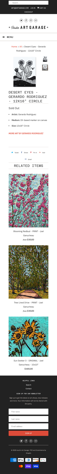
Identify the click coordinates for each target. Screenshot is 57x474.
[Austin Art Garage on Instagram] (31, 20)
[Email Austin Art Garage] (35, 20)
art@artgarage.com (20, 8)
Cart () (42, 8)
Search (28, 385)
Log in (32, 8)
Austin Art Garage (23, 450)
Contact (29, 389)
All (20, 46)
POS (31, 450)
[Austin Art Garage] (28, 28)
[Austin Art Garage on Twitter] (21, 20)
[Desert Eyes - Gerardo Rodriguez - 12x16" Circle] (24, 72)
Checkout (28, 12)
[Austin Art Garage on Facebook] (26, 20)
